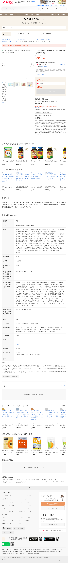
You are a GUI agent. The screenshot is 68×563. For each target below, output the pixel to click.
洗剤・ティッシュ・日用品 (8, 505)
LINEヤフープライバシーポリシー (19, 557)
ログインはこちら (40, 74)
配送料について (39, 108)
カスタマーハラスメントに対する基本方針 (31, 549)
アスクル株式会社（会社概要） (32, 553)
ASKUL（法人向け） (19, 553)
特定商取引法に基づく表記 (30, 551)
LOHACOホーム (6, 39)
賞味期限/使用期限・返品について (44, 115)
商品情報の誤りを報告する (10, 376)
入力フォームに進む (52, 524)
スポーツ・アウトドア (7, 517)
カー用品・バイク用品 (7, 523)
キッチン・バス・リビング (25, 505)
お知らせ (4, 549)
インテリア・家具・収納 (7, 520)
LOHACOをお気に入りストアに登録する (54, 530)
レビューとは (62, 385)
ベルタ (43, 55)
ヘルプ (64, 5)
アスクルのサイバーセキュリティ (15, 551)
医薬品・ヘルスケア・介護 (25, 511)
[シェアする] (26, 78)
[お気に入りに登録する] (30, 78)
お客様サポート (17, 549)
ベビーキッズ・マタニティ (25, 508)
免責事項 (51, 557)
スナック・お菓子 (23, 498)
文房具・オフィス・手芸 (24, 517)
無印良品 (21, 523)
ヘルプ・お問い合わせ (52, 508)
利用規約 (46, 557)
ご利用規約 (4, 551)
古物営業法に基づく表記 (55, 551)
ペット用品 (4, 514)
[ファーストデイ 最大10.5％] (34, 14)
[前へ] (2, 65)
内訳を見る (62, 64)
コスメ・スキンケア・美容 (25, 495)
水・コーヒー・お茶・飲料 (8, 502)
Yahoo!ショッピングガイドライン (9, 559)
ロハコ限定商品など (6, 495)
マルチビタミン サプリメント (44, 39)
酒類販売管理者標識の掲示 (43, 551)
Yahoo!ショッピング (6, 557)
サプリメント (30, 39)
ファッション (22, 514)
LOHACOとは (10, 549)
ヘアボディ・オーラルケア (8, 508)
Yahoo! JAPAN (40, 5)
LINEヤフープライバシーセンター (35, 557)
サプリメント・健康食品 (18, 39)
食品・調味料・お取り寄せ (8, 498)
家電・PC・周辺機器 (24, 520)
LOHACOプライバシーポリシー (58, 549)
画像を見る (4, 102)
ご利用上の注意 (45, 549)
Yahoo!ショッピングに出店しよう (53, 5)
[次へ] (32, 65)
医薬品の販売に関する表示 (8, 553)
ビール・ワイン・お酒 (24, 502)
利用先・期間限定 (44, 66)
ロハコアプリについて (16, 539)
